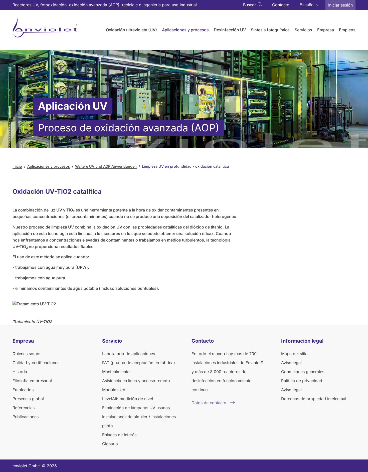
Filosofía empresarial (32, 380)
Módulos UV (113, 389)
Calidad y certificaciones (36, 362)
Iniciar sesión (340, 5)
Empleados (23, 389)
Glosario (110, 443)
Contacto (280, 4)
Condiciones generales (302, 371)
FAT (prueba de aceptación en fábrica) (138, 362)
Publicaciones (26, 416)
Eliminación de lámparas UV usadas (136, 407)
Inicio (17, 166)
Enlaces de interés (119, 434)
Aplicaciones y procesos (48, 166)
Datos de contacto (209, 402)
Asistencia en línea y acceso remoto (136, 380)
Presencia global (28, 398)
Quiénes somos (27, 353)
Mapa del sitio (294, 353)
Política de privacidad (301, 380)
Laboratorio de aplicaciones (128, 353)
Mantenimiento (116, 371)
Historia (20, 371)
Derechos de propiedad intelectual (313, 398)
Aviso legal (291, 362)
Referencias (24, 407)
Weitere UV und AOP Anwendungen (106, 166)
